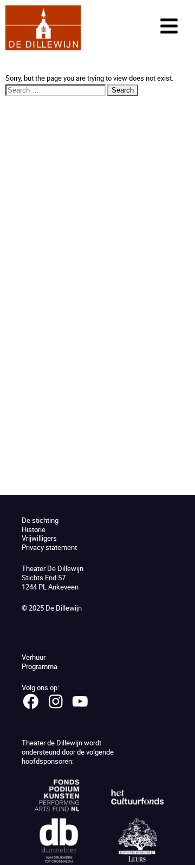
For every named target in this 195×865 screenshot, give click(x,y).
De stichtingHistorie (40, 524)
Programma (39, 666)
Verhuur (34, 657)
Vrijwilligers (39, 538)
